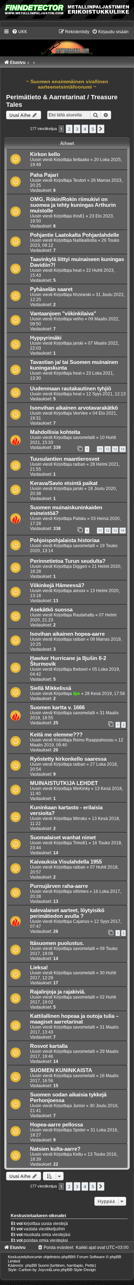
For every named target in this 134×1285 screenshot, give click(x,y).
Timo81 (80, 842)
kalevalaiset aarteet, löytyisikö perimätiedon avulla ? (67, 913)
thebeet (80, 669)
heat (77, 270)
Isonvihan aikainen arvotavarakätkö (74, 408)
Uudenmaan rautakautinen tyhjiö (70, 388)
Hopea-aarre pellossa (56, 1125)
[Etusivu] (67, 42)
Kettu (78, 1154)
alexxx (79, 590)
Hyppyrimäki (45, 338)
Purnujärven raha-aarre (59, 886)
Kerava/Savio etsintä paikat (64, 483)
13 (115, 449)
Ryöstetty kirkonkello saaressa (68, 759)
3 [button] (77, 129)
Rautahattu (83, 615)
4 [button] (85, 129)
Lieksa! (39, 967)
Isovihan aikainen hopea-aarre (67, 634)
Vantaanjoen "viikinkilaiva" (63, 313)
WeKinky (81, 788)
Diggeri (80, 566)
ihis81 (79, 216)
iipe (76, 693)
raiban (79, 464)
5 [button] (92, 129)
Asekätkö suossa (51, 609)
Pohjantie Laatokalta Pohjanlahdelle (74, 235)
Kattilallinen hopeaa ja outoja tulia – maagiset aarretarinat (74, 1019)
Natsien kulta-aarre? (55, 1149)
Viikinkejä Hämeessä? (57, 585)
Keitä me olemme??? (56, 735)
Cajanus (81, 921)
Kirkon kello (45, 154)
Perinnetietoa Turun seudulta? (67, 561)
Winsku (80, 818)
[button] (100, 129)
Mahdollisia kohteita (55, 432)
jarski (78, 343)
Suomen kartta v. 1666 (57, 707)
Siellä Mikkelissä (50, 688)
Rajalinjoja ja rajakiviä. (57, 992)
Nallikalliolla (85, 240)
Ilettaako (81, 159)
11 (100, 449)
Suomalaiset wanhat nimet (63, 837)
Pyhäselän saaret (51, 289)
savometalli (84, 437)
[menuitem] (19, 31)
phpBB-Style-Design (78, 1270)
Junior (79, 1105)
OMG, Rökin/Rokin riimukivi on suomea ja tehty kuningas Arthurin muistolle (73, 205)
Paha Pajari (44, 175)
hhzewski (82, 294)
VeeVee (80, 413)
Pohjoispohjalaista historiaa (64, 540)
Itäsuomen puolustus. (57, 943)
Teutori (79, 180)
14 (122, 449)
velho (78, 318)
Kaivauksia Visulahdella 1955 (66, 862)
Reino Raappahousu (93, 740)
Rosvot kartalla (49, 1046)
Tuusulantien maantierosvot (64, 459)
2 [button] (69, 129)
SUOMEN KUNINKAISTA (61, 1070)
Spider (79, 1130)
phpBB (67, 1257)
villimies (81, 891)
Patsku (79, 518)
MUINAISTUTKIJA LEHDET (64, 783)
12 (107, 449)
